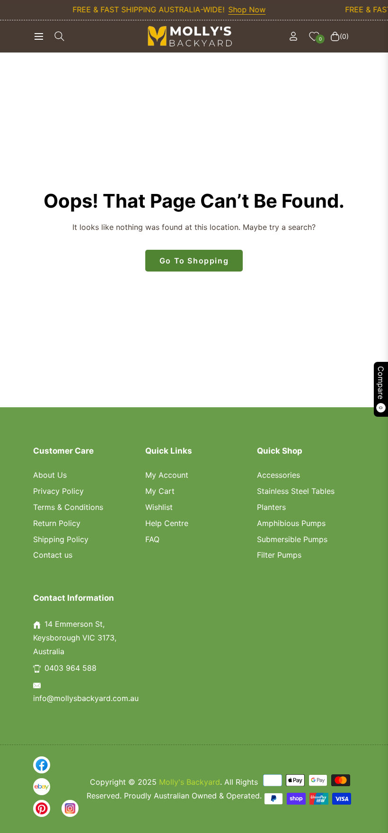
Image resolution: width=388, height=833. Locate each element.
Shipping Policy (60, 539)
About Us (50, 475)
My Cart (160, 491)
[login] (293, 36)
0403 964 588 (70, 668)
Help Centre (166, 523)
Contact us (52, 555)
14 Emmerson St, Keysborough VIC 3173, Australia (74, 637)
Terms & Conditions (68, 507)
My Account (166, 475)
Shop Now (239, 9)
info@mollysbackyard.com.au (86, 698)
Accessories (278, 475)
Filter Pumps (279, 555)
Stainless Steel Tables (296, 491)
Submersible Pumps (292, 539)
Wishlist (159, 507)
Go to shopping (194, 260)
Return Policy (56, 523)
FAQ (152, 539)
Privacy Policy (58, 491)
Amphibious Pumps (291, 523)
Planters (271, 507)
